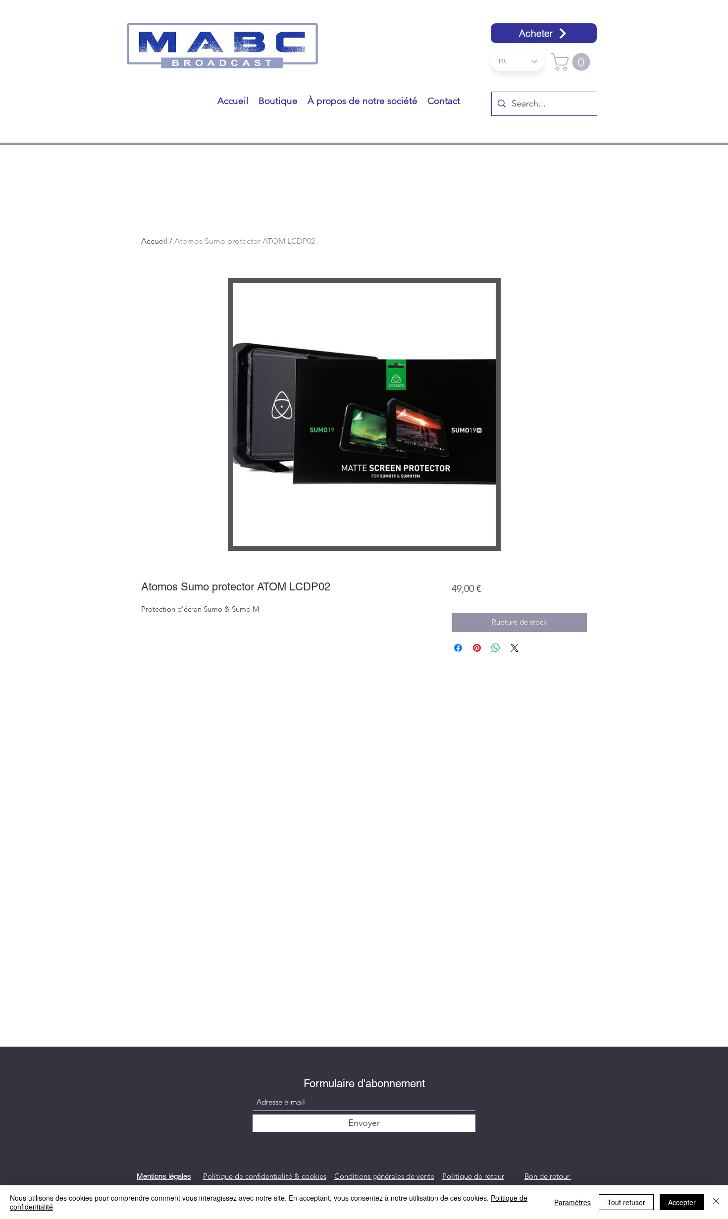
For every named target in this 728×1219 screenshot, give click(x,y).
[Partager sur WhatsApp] (496, 648)
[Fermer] (716, 1202)
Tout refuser (626, 1202)
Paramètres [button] (572, 1202)
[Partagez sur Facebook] (458, 648)
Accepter (682, 1202)
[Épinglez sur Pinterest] (477, 648)
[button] (572, 62)
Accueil (154, 241)
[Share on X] (514, 648)
